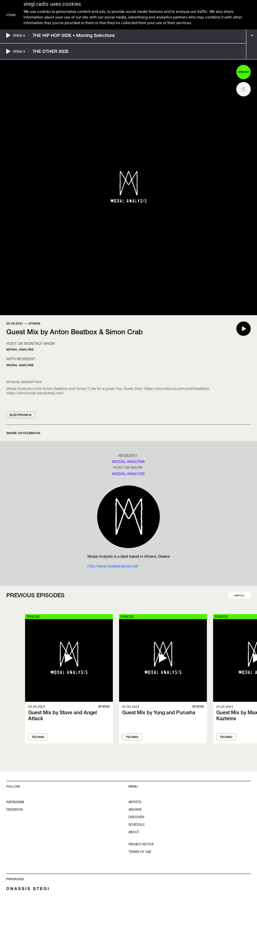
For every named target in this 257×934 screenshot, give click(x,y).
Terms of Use (139, 852)
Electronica (21, 415)
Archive (135, 809)
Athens (34, 323)
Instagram (15, 802)
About (133, 832)
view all (239, 595)
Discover (136, 817)
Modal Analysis (20, 349)
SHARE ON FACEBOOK (23, 433)
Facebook (14, 809)
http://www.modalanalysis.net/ (113, 566)
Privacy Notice (141, 844)
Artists (134, 802)
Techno (38, 737)
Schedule (136, 824)
